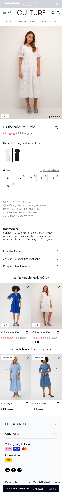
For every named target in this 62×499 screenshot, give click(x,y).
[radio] (8, 178)
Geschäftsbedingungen (47, 482)
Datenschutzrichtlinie (17, 482)
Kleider (33, 22)
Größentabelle (51, 170)
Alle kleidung (20, 22)
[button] (31, 251)
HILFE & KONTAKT (16, 424)
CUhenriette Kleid (48, 22)
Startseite (7, 22)
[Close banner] (56, 3)
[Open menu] (4, 12)
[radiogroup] (31, 182)
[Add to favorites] (56, 127)
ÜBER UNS (12, 433)
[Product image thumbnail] (49, 117)
